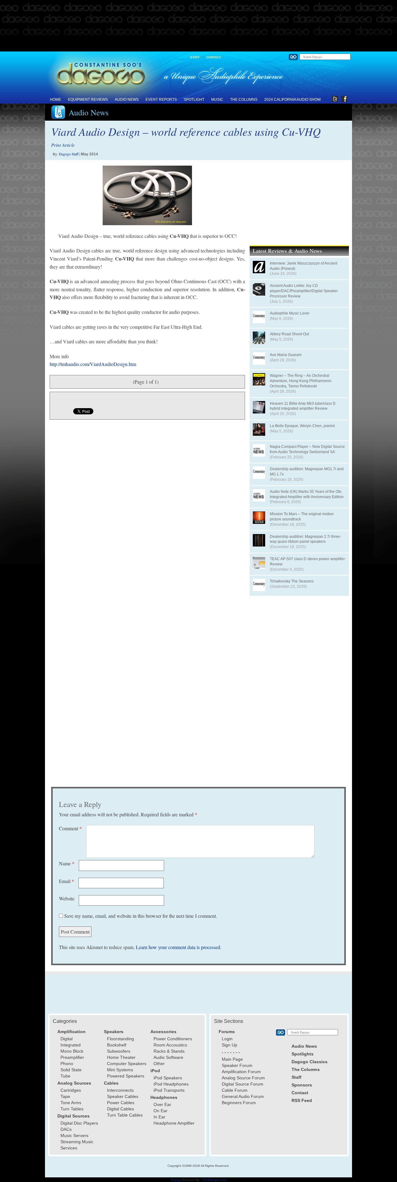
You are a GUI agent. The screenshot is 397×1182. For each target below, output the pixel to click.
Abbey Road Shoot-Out (289, 334)
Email (66, 881)
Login (227, 1038)
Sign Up (229, 1044)
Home (55, 99)
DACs (66, 1129)
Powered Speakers (125, 1075)
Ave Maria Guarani (285, 355)
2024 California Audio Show (292, 99)
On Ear (160, 1110)
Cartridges (70, 1090)
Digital (66, 1038)
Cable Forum (235, 1090)
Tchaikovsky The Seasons (292, 581)
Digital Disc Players (79, 1123)
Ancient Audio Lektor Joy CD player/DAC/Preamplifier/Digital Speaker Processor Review (304, 290)
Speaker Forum (237, 1065)
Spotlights (303, 1053)
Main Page (232, 1059)
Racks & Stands (169, 1051)
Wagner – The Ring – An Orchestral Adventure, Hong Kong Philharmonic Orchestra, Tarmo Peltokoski (301, 380)
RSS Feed (302, 1100)
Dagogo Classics (310, 1061)
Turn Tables (71, 1108)
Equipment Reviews (88, 99)
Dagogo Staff (68, 153)
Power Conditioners (173, 1038)
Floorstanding (120, 1038)
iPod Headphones (171, 1084)
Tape (65, 1096)
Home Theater (121, 1057)
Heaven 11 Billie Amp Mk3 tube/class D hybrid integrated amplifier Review (303, 406)
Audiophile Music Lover (290, 313)
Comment (70, 828)
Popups (176, 1179)
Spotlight (194, 99)
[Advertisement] (198, 26)
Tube (65, 1075)
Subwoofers (118, 1051)
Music (217, 99)
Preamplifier (72, 1057)
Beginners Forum (239, 1102)
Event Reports (161, 99)
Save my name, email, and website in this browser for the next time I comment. (140, 915)
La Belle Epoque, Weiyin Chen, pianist (302, 426)
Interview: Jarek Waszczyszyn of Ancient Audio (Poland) (303, 266)
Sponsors (302, 1084)
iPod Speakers (168, 1077)
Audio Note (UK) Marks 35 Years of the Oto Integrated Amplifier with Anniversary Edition (307, 494)
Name (66, 863)
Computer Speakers (126, 1063)
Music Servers (74, 1135)
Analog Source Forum (243, 1077)
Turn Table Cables (125, 1115)
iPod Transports (169, 1090)
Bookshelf (116, 1044)
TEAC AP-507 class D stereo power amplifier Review (307, 561)
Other (159, 1063)
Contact (213, 57)
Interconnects (120, 1090)
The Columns (243, 99)
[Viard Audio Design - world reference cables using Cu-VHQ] (147, 195)
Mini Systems (120, 1069)
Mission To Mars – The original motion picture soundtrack (302, 516)
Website (66, 898)
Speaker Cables (122, 1096)
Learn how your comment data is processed (178, 947)
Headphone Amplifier (174, 1123)
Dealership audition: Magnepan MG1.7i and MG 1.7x (307, 471)
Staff (195, 57)
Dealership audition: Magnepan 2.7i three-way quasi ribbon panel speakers (305, 539)
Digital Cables (120, 1108)
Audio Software (168, 1057)
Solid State (71, 1069)
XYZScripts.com (214, 1179)
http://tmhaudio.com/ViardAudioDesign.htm (93, 364)
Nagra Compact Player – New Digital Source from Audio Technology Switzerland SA (307, 449)
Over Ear (162, 1104)
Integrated (70, 1044)
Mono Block (71, 1051)
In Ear (159, 1116)
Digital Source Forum (242, 1084)
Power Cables (120, 1102)
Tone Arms (70, 1102)
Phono (66, 1063)
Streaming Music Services (76, 1144)
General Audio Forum (243, 1096)
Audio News (127, 99)
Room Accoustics (170, 1044)
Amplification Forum (241, 1071)
